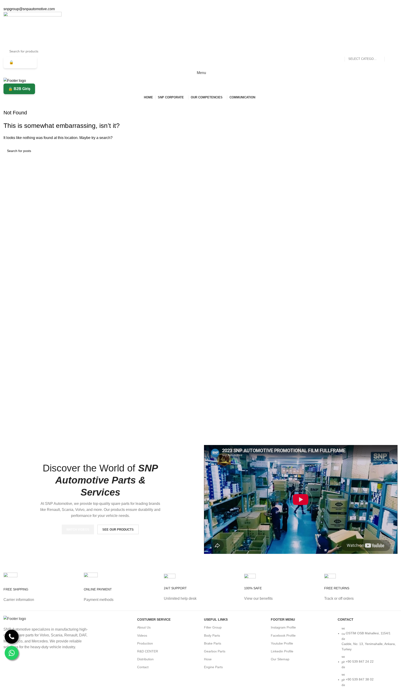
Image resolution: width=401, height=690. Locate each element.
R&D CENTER (147, 651)
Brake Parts (212, 643)
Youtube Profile (282, 643)
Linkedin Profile (282, 651)
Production (145, 643)
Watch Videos (77, 529)
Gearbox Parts (214, 651)
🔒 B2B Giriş (20, 62)
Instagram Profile (283, 627)
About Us (144, 627)
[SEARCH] (390, 51)
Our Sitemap (280, 659)
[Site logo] (32, 29)
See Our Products (118, 529)
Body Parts (212, 635)
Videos (142, 635)
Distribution (145, 659)
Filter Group (213, 627)
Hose (208, 659)
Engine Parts (213, 667)
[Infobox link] (40, 592)
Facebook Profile (283, 635)
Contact (143, 667)
